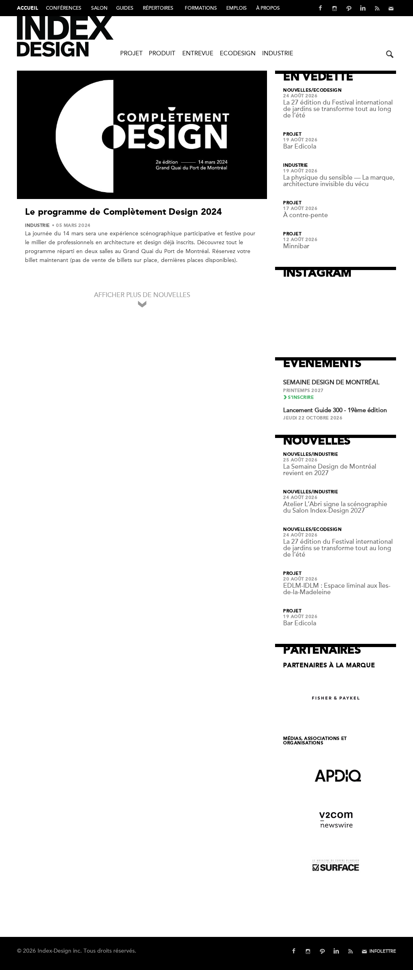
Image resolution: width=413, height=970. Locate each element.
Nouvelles (297, 90)
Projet (131, 53)
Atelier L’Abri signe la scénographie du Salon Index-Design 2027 (335, 507)
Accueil (27, 8)
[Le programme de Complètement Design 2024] (142, 136)
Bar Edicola (299, 146)
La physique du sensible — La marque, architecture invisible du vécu (338, 180)
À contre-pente (305, 215)
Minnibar (296, 246)
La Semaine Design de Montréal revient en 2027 (329, 469)
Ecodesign (238, 53)
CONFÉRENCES (63, 8)
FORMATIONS (201, 8)
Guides (124, 8)
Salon (99, 8)
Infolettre (382, 951)
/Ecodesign (326, 90)
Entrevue (197, 53)
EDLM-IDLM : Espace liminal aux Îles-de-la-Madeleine (336, 588)
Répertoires (158, 8)
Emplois (236, 8)
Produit (162, 53)
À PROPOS (268, 8)
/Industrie (324, 454)
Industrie (277, 53)
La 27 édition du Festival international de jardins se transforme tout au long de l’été (338, 109)
